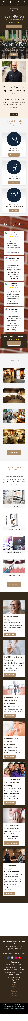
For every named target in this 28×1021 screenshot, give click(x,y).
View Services (14, 183)
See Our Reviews (14, 343)
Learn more (14, 114)
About (14, 987)
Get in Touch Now (11, 843)
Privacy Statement (8, 1006)
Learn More (14, 54)
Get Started (10, 634)
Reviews (14, 991)
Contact (14, 993)
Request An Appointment (14, 26)
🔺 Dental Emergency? (14, 12)
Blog (14, 989)
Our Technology (14, 584)
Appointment (14, 995)
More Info (14, 211)
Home (14, 984)
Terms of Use (17, 1006)
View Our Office (14, 452)
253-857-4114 (14, 11)
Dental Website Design (17, 1008)
